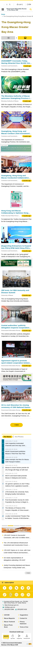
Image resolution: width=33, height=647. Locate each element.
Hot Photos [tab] (19, 437)
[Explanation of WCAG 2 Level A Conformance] (29, 644)
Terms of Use (24, 627)
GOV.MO (6, 615)
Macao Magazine (9, 618)
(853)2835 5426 (22, 609)
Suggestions (24, 615)
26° (21, 4)
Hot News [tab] (7, 437)
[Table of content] (2, 9)
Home (3, 14)
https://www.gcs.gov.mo (12, 605)
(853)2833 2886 (9, 609)
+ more (28, 573)
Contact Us (23, 618)
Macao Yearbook (9, 621)
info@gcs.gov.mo (10, 607)
